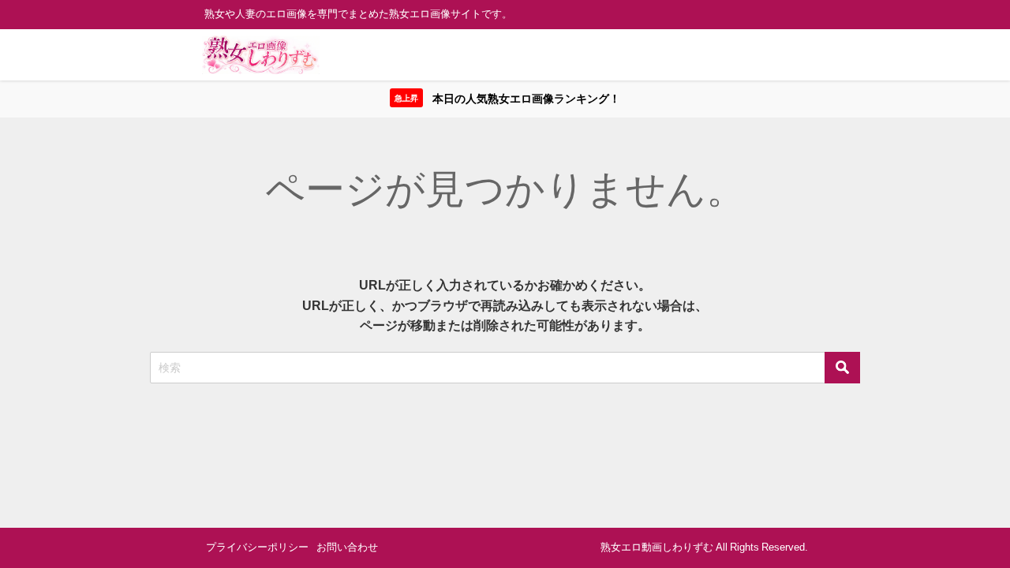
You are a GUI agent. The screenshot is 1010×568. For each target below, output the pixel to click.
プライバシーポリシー (257, 547)
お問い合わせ (347, 547)
